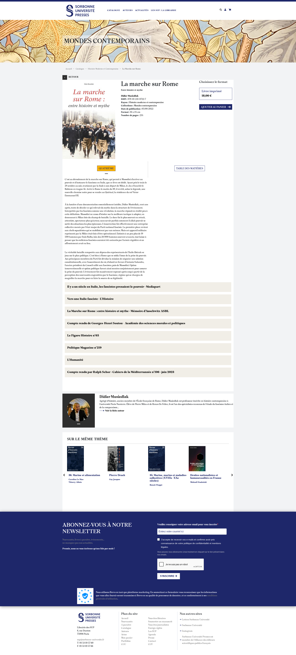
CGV (150, 644)
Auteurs (128, 10)
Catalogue (113, 10)
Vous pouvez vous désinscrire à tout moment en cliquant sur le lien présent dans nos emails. (190, 553)
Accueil (69, 68)
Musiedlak (120, 396)
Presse (151, 637)
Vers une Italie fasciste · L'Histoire (90, 299)
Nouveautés (126, 621)
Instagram (187, 630)
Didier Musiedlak (129, 95)
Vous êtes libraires (157, 618)
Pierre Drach (117, 475)
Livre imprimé (212, 93)
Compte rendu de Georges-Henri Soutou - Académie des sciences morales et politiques (126, 323)
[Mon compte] (225, 9)
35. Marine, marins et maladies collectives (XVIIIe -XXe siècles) (168, 478)
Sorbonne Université (192, 625)
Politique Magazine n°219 (84, 347)
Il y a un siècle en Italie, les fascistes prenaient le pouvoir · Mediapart (113, 286)
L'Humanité (75, 360)
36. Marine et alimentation (84, 475)
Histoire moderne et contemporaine (146, 102)
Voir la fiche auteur (114, 410)
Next (232, 475)
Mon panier (126, 637)
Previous (64, 475)
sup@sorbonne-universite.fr (90, 639)
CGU (123, 644)
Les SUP (152, 631)
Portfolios (125, 640)
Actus (124, 634)
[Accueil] (81, 10)
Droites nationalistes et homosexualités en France (205, 476)
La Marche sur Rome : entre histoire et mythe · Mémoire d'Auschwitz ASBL (118, 311)
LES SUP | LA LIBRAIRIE (163, 10)
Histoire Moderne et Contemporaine (103, 68)
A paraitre (126, 624)
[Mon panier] (230, 9)
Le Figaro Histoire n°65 (83, 335)
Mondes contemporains (145, 105)
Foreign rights (155, 627)
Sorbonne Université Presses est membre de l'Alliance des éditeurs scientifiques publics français (198, 640)
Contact (152, 640)
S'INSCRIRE (167, 576)
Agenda (152, 634)
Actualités (141, 10)
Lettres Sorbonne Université (196, 619)
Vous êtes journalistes (158, 624)
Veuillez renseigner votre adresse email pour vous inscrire (187, 524)
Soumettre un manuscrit (160, 621)
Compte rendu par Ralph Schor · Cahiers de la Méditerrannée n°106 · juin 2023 (120, 372)
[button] (88, 118)
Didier (104, 396)
